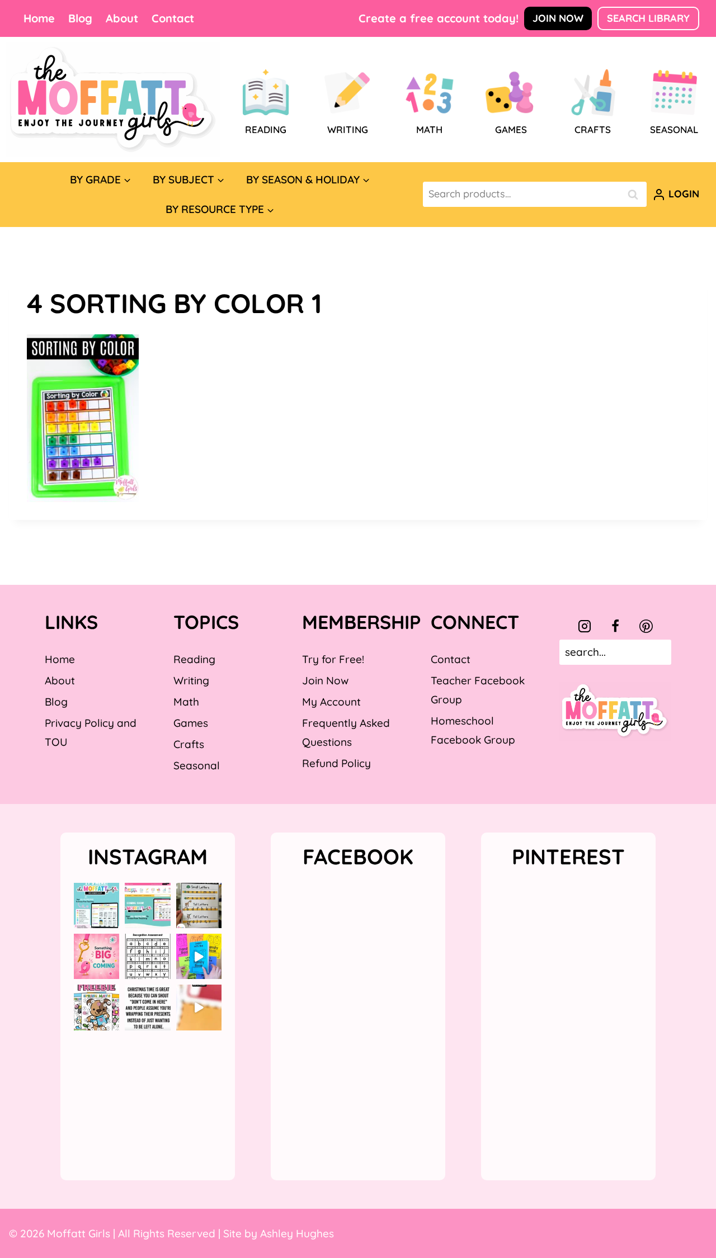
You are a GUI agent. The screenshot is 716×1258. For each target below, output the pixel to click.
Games (190, 723)
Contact (173, 18)
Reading (194, 659)
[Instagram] (584, 626)
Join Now (558, 18)
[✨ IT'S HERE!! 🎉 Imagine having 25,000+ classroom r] (96, 905)
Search (636, 194)
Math (186, 701)
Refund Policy (336, 763)
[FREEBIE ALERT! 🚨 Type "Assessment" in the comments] (147, 956)
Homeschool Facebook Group (473, 730)
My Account (331, 701)
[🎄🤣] (147, 1007)
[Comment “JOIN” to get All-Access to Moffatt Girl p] (147, 905)
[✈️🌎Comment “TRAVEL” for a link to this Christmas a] (199, 1007)
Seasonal (196, 765)
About (122, 18)
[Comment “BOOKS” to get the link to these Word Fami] (199, 956)
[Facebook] (615, 626)
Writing (191, 680)
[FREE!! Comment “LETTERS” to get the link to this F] (199, 905)
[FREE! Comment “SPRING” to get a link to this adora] (96, 1007)
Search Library (648, 18)
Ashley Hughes (297, 1233)
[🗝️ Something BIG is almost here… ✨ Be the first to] (96, 956)
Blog (80, 18)
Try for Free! (333, 659)
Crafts (188, 744)
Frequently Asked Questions (346, 732)
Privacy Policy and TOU (90, 732)
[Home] (113, 99)
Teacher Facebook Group (478, 690)
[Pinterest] (646, 626)
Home (39, 18)
